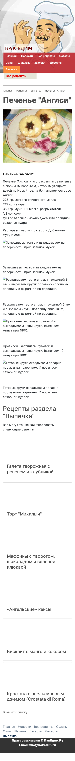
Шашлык (24, 62)
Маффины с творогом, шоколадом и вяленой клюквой (31, 562)
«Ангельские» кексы (29, 609)
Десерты (56, 62)
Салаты (64, 56)
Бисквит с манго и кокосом (36, 651)
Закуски (39, 62)
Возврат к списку (15, 712)
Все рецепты (46, 56)
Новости (27, 56)
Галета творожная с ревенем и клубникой (30, 469)
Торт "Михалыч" (24, 514)
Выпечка (11, 69)
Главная (11, 56)
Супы (9, 62)
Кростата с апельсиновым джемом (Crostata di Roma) (36, 696)
